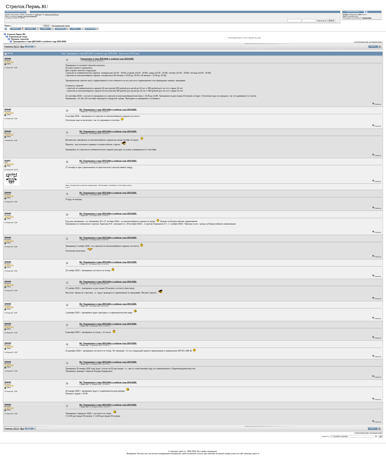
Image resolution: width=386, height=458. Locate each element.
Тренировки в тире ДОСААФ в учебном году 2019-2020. (40, 41)
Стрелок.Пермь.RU (16, 34)
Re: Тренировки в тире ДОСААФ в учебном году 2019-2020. (108, 110)
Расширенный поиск (61, 26)
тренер (7, 58)
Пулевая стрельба (20, 39)
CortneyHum (366, 18)
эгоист (7, 160)
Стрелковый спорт (18, 37)
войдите (38, 14)
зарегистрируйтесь (52, 14)
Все (22, 47)
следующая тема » (376, 42)
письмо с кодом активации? (27, 16)
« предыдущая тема (361, 42)
